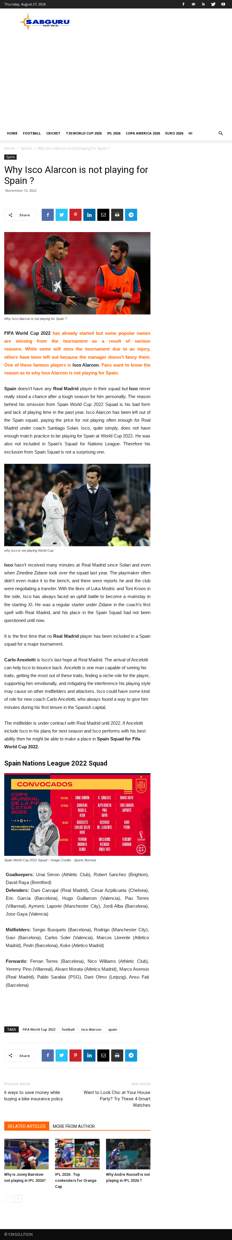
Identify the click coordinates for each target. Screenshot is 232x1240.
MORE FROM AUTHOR (74, 1126)
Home (12, 133)
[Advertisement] (116, 80)
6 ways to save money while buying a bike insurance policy (33, 1096)
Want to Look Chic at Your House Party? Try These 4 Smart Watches (117, 1099)
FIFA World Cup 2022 (39, 1029)
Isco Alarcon (91, 1029)
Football (32, 133)
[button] (220, 133)
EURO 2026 (174, 133)
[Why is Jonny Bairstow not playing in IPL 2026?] (26, 1154)
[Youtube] (223, 4)
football (68, 1029)
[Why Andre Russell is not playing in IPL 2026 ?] (128, 1154)
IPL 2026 (113, 133)
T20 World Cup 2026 (84, 133)
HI (190, 133)
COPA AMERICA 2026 (143, 133)
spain (112, 1029)
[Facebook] (183, 4)
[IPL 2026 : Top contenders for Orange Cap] (77, 1154)
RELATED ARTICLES (27, 1126)
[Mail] (193, 4)
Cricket (53, 133)
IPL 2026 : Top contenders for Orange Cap (76, 1180)
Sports (26, 148)
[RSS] (203, 4)
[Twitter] (213, 4)
